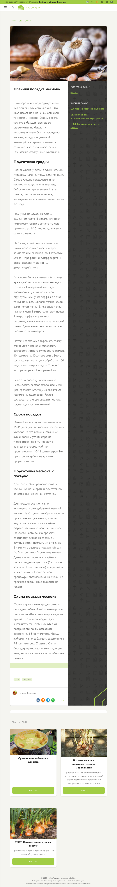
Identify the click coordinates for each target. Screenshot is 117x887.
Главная (13, 20)
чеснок (74, 92)
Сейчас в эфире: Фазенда (52, 2)
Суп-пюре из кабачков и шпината (87, 108)
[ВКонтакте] (38, 700)
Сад (20, 20)
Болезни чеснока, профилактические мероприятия (87, 116)
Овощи (28, 20)
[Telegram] (48, 700)
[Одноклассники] (43, 700)
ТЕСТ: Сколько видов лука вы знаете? (85, 125)
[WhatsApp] (53, 700)
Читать (33, 790)
